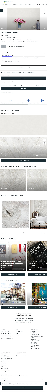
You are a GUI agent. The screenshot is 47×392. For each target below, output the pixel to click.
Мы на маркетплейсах (6, 338)
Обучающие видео (21, 355)
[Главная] (22, 2)
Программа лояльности (34, 343)
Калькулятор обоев (23, 67)
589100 (23, 195)
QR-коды (3, 365)
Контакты (18, 335)
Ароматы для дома (6, 4)
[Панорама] (1, 10)
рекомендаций (28, 384)
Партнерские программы (4, 354)
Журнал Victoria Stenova (35, 346)
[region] (23, 101)
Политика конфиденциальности (36, 340)
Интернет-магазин (6, 336)
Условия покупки (35, 334)
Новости (18, 333)
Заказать (23, 78)
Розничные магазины (6, 335)
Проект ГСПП (4, 360)
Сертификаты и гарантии (5, 362)
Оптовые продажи (6, 333)
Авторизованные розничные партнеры (6, 357)
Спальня (15, 4)
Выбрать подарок (35, 348)
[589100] (23, 214)
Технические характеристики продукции (5, 370)
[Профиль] (43, 1)
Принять (23, 388)
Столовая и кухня (29, 4)
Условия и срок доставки (34, 332)
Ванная (21, 4)
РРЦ (2, 366)
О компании (19, 331)
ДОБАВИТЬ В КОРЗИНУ (23, 160)
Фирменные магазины (7, 331)
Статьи (17, 354)
